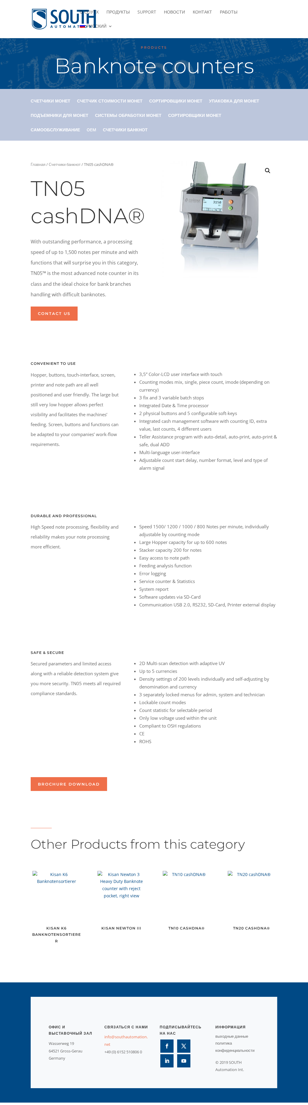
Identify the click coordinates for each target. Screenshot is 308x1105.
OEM (91, 130)
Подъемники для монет (59, 115)
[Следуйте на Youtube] (183, 1060)
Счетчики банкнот (125, 130)
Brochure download (69, 784)
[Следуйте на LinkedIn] (167, 1060)
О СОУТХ (89, 12)
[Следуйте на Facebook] (167, 1046)
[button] (267, 170)
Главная (38, 164)
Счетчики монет (50, 101)
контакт (202, 12)
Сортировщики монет (175, 101)
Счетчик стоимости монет (110, 101)
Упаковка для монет (234, 101)
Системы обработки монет (128, 115)
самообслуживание (55, 130)
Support (146, 12)
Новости (174, 12)
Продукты (118, 12)
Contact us (54, 313)
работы (228, 12)
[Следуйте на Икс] (183, 1046)
